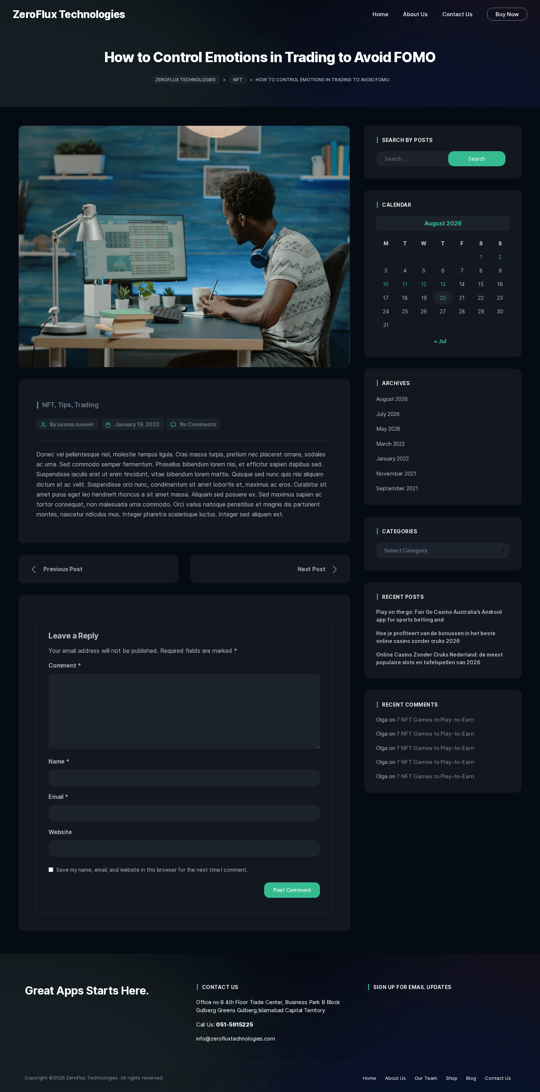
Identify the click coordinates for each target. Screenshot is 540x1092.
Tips (64, 405)
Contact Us (498, 1078)
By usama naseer (72, 424)
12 (423, 284)
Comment (64, 665)
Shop (452, 1078)
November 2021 (396, 473)
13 (443, 284)
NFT (48, 405)
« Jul (440, 341)
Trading (86, 405)
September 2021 (397, 488)
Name (58, 761)
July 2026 (388, 413)
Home (369, 1078)
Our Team (426, 1078)
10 (386, 284)
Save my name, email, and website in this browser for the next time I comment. (152, 870)
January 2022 (392, 458)
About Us (395, 1078)
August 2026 (392, 398)
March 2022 (390, 443)
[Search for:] (418, 158)
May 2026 (388, 428)
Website (60, 832)
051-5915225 (234, 1024)
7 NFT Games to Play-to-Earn (435, 719)
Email (58, 796)
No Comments (198, 424)
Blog (471, 1078)
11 (404, 284)
